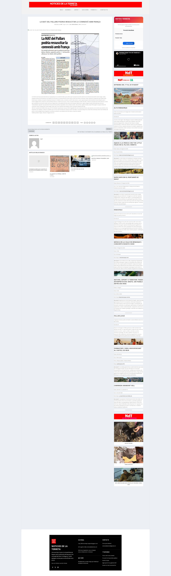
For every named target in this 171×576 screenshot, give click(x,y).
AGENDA (68, 10)
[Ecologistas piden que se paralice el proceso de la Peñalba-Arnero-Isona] (39, 161)
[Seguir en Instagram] (58, 567)
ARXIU (76, 10)
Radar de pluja (129, 43)
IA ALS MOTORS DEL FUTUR (77, 169)
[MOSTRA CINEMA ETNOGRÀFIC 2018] (101, 155)
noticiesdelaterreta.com (120, 66)
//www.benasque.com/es (124, 297)
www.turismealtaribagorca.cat (126, 155)
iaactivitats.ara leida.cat (126, 396)
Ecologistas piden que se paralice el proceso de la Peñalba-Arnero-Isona (38, 169)
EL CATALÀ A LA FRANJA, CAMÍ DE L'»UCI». (58, 174)
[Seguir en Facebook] (53, 567)
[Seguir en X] (55, 567)
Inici (70, 24)
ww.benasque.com (124, 257)
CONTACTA (104, 10)
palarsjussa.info (121, 363)
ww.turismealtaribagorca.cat (127, 191)
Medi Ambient (75, 24)
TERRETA (94, 10)
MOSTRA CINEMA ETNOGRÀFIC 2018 (100, 158)
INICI (61, 10)
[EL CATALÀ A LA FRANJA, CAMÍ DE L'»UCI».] (59, 163)
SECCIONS (85, 10)
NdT (61, 24)
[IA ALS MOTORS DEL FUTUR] (80, 161)
